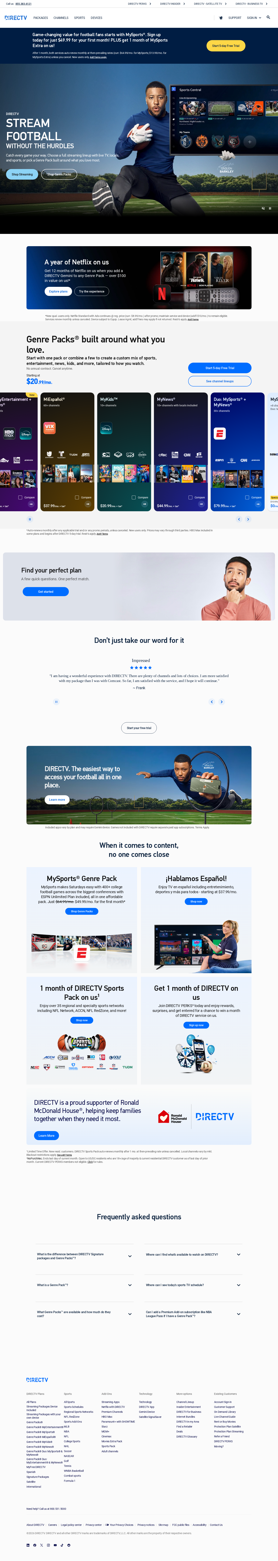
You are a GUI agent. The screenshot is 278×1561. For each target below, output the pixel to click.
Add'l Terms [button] (102, 533)
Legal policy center (71, 1525)
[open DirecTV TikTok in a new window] (62, 1545)
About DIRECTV (35, 1525)
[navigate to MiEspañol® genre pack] (54, 504)
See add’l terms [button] (64, 1155)
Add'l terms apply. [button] (98, 57)
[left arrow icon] (239, 519)
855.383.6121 (24, 3)
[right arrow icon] (248, 519)
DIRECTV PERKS (137, 3)
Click (90, 1162)
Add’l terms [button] (193, 319)
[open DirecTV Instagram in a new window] (48, 1545)
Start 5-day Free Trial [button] (226, 46)
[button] (220, 17)
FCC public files (180, 1525)
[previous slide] (211, 701)
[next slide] (221, 701)
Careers (52, 1525)
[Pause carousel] (56, 701)
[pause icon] (29, 519)
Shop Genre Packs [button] (82, 911)
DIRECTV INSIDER (170, 3)
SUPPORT (234, 18)
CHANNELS (61, 18)
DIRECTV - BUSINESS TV (249, 3)
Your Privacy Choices (121, 1525)
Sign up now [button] (196, 1025)
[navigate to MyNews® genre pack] (167, 504)
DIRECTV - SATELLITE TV (208, 3)
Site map (163, 1525)
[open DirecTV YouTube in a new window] (55, 1545)
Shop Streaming (22, 174)
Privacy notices (146, 1525)
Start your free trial (139, 728)
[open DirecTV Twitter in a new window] (41, 1545)
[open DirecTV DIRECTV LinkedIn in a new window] (28, 1545)
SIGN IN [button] (252, 18)
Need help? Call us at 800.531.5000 (46, 1509)
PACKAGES (40, 18)
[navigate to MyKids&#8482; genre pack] (111, 504)
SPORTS (79, 18)
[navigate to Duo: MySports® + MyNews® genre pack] (224, 504)
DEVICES (96, 18)
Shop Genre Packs (59, 174)
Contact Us (216, 1525)
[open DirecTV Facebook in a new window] (34, 1545)
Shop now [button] (196, 901)
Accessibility (199, 1525)
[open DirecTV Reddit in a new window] (68, 1545)
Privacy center (93, 1525)
